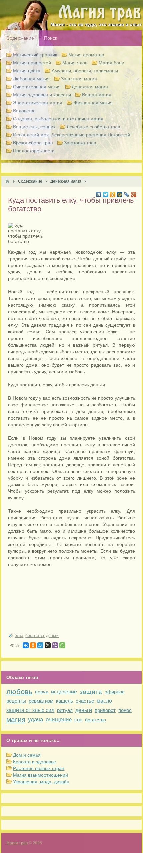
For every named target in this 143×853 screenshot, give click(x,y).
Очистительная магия (37, 86)
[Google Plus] (133, 194)
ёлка (19, 635)
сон (78, 719)
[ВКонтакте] (98, 194)
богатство (34, 635)
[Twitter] (105, 194)
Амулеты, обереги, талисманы (85, 70)
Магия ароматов (86, 54)
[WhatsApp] (62, 645)
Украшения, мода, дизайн (41, 781)
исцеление (64, 691)
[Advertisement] (71, 600)
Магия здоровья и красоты (42, 94)
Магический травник (35, 54)
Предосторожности (34, 150)
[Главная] (7, 181)
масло (104, 701)
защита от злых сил (30, 710)
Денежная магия (90, 86)
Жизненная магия (93, 102)
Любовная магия (31, 78)
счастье (85, 701)
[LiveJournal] (126, 194)
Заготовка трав (80, 142)
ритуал (65, 710)
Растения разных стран (38, 768)
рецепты (16, 701)
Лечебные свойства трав (93, 126)
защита (91, 691)
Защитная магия (79, 78)
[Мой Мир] (119, 194)
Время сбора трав (33, 142)
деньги (52, 635)
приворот (105, 710)
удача (35, 719)
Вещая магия (96, 94)
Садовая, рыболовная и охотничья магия (58, 118)
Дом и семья (27, 755)
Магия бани (111, 62)
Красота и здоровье (34, 761)
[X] (48, 645)
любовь (19, 692)
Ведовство (24, 110)
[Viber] (55, 645)
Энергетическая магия (37, 102)
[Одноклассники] (112, 194)
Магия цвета (26, 70)
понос (125, 710)
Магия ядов (74, 62)
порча (41, 691)
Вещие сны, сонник (34, 126)
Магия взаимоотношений (40, 775)
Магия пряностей (32, 62)
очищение (59, 719)
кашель (64, 701)
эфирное (115, 691)
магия (15, 719)
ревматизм (41, 701)
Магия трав (17, 843)
